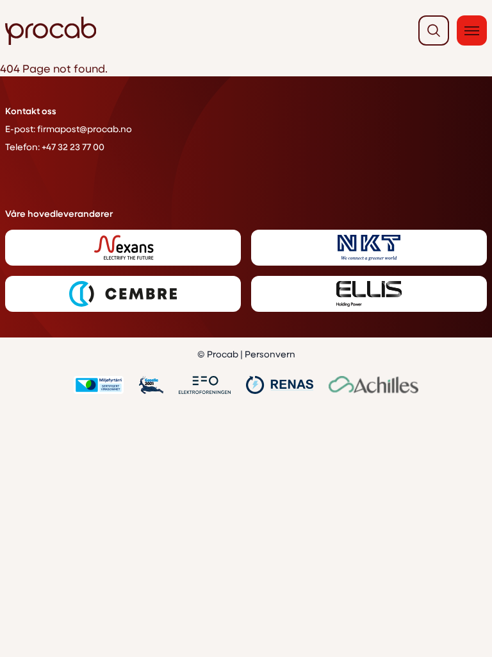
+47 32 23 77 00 (73, 147)
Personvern (270, 354)
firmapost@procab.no (84, 129)
